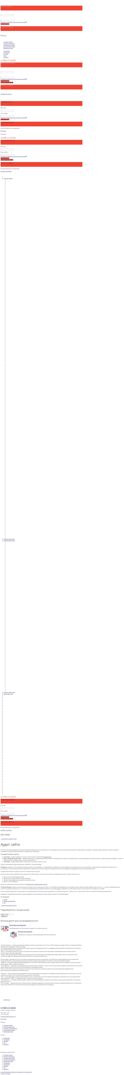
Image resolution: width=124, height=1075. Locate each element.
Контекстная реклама (9, 47)
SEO (4, 903)
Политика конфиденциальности (8, 1016)
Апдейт (5, 899)
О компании (6, 51)
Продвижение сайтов (9, 45)
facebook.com (8, 1072)
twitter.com (15, 1072)
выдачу (59, 888)
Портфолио (6, 52)
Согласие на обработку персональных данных (13, 22)
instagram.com (21, 1072)
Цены (4, 56)
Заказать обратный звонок (7, 82)
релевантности (47, 857)
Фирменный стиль (8, 48)
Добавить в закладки (6, 94)
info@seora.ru (7, 999)
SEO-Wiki (5, 54)
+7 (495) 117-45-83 (8, 60)
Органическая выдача (9, 901)
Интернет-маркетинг (8, 43)
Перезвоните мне (5, 24)
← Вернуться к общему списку (9, 839)
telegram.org (29, 1072)
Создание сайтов (8, 42)
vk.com (2, 1072)
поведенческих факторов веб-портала (37, 884)
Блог (4, 1043)
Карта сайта (3, 1019)
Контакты (5, 57)
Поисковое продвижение (17, 925)
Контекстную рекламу (25, 931)
